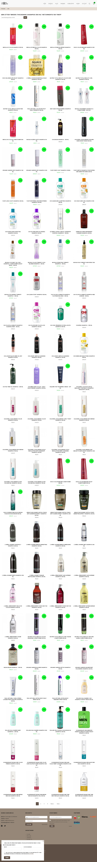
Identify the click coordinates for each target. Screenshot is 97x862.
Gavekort (29, 837)
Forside (28, 834)
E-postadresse (28, 846)
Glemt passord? (44, 824)
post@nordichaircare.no (9, 820)
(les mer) (31, 853)
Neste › (52, 803)
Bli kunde (29, 835)
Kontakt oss (29, 839)
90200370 (7, 818)
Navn (5, 846)
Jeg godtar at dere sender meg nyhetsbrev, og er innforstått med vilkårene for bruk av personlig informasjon (60, 822)
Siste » (58, 803)
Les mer (70, 826)
